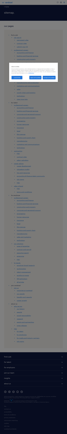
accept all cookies (49, 77)
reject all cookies (35, 77)
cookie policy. (31, 73)
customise (17, 77)
